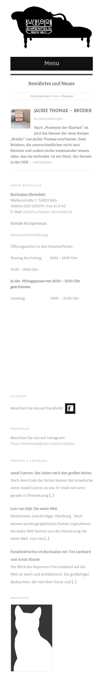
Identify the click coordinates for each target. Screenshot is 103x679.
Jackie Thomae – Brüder (63, 110)
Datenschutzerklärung (29, 235)
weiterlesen (42, 162)
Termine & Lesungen (28, 461)
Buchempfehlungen (48, 119)
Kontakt (16, 223)
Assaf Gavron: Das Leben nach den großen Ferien (50, 473)
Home (55, 96)
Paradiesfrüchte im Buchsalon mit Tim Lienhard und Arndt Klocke (50, 555)
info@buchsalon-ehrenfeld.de (48, 212)
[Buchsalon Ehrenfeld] (51, 26)
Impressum (37, 223)
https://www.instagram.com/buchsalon (42, 444)
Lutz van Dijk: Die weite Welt (33, 509)
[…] (51, 495)
